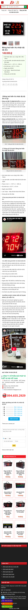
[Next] (23, 28)
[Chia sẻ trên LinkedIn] (16, 85)
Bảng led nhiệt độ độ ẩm (20, 493)
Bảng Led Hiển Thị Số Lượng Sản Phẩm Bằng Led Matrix (8, 472)
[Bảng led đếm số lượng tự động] (8, 486)
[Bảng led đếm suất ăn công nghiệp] (20, 504)
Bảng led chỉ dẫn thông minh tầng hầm (7, 533)
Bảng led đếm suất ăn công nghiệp (20, 511)
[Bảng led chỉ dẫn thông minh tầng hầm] (8, 525)
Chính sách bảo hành (8, 569)
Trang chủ (3, 10)
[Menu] (2, 2)
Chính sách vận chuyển (8, 576)
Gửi (14, 445)
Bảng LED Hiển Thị (13, 10)
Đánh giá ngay (14, 419)
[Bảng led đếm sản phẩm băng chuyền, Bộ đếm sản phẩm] (8, 504)
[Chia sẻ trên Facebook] (6, 85)
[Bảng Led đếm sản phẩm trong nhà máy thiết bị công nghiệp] (20, 464)
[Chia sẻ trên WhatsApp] (3, 85)
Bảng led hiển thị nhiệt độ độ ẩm (10, 81)
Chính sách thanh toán (8, 574)
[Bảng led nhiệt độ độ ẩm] (20, 486)
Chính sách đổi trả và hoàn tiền (10, 566)
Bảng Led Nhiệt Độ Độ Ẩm (8, 119)
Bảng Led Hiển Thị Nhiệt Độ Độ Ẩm (11, 101)
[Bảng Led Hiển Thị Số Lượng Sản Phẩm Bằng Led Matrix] (8, 464)
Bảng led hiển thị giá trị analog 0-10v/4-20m (20, 533)
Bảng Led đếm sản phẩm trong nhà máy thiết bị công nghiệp (20, 472)
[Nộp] (25, 6)
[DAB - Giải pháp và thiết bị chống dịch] (14, 2)
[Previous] (4, 28)
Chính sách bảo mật (8, 571)
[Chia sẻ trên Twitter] (8, 85)
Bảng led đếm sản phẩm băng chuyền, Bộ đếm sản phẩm (8, 512)
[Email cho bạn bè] (11, 85)
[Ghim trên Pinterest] (14, 85)
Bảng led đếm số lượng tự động (7, 493)
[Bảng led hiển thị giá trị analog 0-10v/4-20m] (20, 525)
